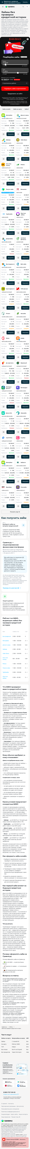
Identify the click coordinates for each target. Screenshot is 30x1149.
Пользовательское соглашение (10, 1109)
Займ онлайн (6, 109)
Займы (11, 1027)
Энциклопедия (5, 1114)
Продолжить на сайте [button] (15, 94)
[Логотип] (15, 1121)
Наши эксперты (23, 1114)
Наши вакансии (5, 1117)
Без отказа (4, 1049)
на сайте (22, 99)
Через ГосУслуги (16, 1052)
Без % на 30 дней (17, 1049)
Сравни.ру (4, 1027)
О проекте (4, 1103)
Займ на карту (17, 109)
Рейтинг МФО (16, 1044)
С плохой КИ (15, 1041)
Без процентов (5, 1052)
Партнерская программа (8, 1106)
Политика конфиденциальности (10, 1111)
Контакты (11, 1103)
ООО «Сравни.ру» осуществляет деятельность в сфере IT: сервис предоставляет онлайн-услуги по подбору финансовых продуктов (14, 1125)
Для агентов (20, 1106)
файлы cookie (19, 1134)
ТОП (2, 1047)
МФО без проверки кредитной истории (11, 1028)
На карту (3, 1044)
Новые (14, 1047)
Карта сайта (14, 1114)
